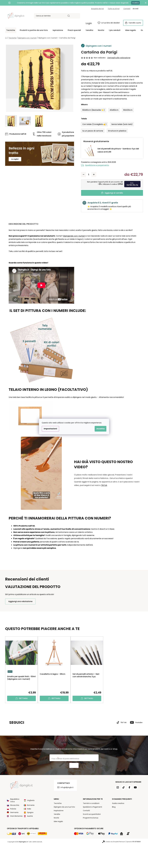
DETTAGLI (23, 698)
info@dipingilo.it (67, 787)
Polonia (13, 809)
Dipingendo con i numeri (74, 236)
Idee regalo (58, 821)
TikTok (104, 485)
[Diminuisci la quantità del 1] (83, 174)
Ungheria (30, 800)
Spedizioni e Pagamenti (92, 807)
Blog (113, 807)
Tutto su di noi (113, 8)
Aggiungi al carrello (114, 193)
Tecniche (58, 803)
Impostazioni (50, 428)
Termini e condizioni (91, 803)
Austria (30, 816)
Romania (30, 805)
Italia (29, 809)
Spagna (30, 812)
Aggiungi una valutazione (20, 601)
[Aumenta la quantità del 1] (93, 174)
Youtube (138, 722)
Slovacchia (14, 805)
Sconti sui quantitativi (92, 814)
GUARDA (135, 3)
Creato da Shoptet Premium (115, 842)
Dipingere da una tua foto (64, 807)
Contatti (126, 8)
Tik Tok (123, 722)
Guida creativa (118, 803)
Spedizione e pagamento (97, 165)
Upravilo (133, 842)
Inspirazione (58, 810)
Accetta (100, 428)
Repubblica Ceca (14, 800)
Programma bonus (90, 818)
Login (89, 23)
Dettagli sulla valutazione (118, 57)
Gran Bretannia (16, 816)
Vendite (57, 814)
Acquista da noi (97, 8)
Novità (56, 818)
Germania (14, 812)
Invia (74, 765)
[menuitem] (10, 30)
